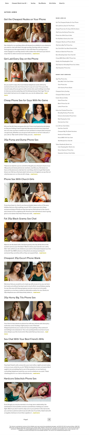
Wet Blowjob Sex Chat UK (65, 140)
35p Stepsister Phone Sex (63, 68)
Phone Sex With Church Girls (19, 179)
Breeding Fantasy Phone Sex (66, 113)
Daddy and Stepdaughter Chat (64, 61)
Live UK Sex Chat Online (62, 126)
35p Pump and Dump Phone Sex (21, 139)
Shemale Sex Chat (63, 122)
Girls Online (52, 3)
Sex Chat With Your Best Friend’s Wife (24, 339)
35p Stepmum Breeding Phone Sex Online (67, 64)
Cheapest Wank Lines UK (19, 3)
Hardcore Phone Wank (64, 134)
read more (36, 53)
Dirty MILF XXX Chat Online (65, 81)
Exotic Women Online (62, 98)
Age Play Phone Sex (61, 79)
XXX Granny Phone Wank (65, 87)
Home (7, 3)
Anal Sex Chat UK (63, 128)
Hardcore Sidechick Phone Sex (20, 378)
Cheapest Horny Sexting (62, 91)
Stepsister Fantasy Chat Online (66, 153)
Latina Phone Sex (63, 106)
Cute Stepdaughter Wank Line (66, 147)
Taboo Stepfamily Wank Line (64, 144)
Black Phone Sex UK (63, 103)
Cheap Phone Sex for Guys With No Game (26, 100)
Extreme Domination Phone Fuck (67, 116)
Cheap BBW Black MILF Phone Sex (66, 58)
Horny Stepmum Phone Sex (65, 150)
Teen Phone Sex (62, 84)
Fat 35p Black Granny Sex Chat (20, 218)
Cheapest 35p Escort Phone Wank (22, 258)
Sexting (33, 3)
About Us (61, 3)
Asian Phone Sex (62, 100)
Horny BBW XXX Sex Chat (65, 137)
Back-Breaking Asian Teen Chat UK (66, 55)
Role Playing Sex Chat (64, 119)
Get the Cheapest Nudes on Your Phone (25, 19)
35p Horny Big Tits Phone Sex (20, 297)
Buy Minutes (42, 3)
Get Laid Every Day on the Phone (21, 58)
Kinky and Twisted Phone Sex (64, 110)
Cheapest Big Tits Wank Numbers (67, 131)
